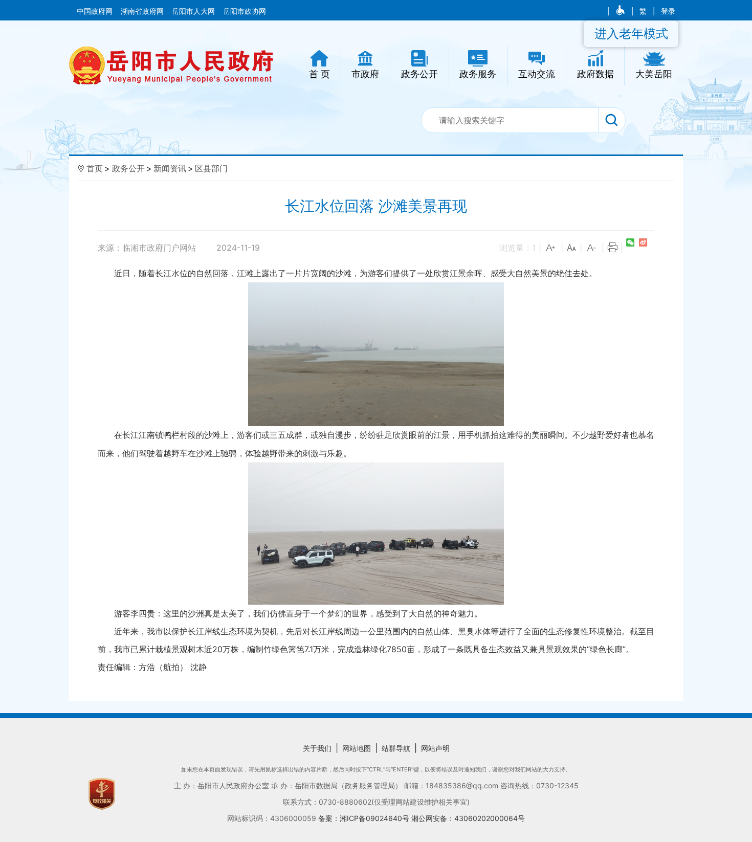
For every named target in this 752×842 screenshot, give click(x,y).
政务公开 (128, 168)
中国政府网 (96, 11)
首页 (94, 168)
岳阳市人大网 (194, 11)
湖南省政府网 (143, 11)
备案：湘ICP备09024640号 (364, 818)
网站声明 (435, 748)
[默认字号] (571, 248)
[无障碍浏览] (621, 11)
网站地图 (356, 748)
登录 (668, 11)
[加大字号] (551, 248)
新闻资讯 (169, 168)
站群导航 (396, 748)
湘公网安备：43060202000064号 (468, 818)
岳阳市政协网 (244, 11)
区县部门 (211, 168)
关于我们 (317, 748)
